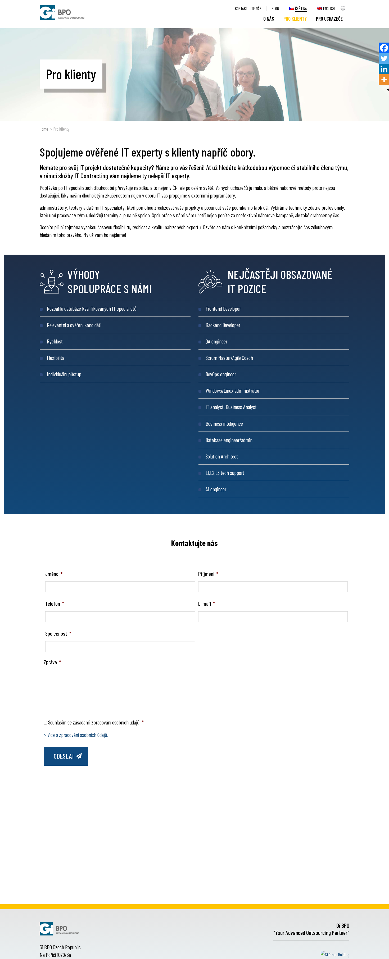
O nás (268, 19)
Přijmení (208, 573)
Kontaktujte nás (248, 8)
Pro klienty (295, 19)
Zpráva (52, 662)
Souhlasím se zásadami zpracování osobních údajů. (96, 722)
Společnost (58, 633)
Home (44, 128)
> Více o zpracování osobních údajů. (76, 734)
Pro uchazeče (329, 19)
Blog (275, 8)
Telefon (54, 603)
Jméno (53, 573)
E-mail (206, 603)
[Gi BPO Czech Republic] (62, 13)
